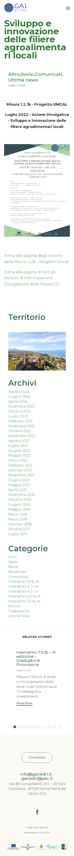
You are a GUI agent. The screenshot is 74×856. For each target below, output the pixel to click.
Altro (14, 74)
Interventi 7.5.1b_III (23, 582)
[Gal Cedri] (16, 7)
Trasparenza (18, 611)
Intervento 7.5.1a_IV (24, 601)
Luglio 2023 (18, 416)
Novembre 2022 (21, 426)
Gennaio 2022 (20, 470)
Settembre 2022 (21, 436)
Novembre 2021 (21, 475)
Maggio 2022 (19, 455)
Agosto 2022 (18, 441)
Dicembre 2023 (21, 406)
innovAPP (44, 832)
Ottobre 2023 (19, 411)
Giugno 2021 (18, 480)
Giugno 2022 (19, 451)
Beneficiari (17, 572)
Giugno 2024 (19, 397)
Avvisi (27, 74)
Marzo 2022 (18, 460)
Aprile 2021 (17, 490)
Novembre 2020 (21, 495)
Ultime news (23, 80)
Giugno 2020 (19, 504)
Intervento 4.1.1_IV (23, 586)
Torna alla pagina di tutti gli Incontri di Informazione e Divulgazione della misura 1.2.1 (31, 278)
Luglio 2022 (18, 446)
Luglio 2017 (17, 534)
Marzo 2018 (17, 519)
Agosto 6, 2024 (24, 670)
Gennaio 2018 (20, 524)
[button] (24, 704)
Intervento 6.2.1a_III (24, 596)
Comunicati (48, 74)
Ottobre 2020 (19, 500)
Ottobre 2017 (19, 529)
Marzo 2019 (17, 514)
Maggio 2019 (19, 509)
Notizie (14, 606)
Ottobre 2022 (19, 431)
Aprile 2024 (18, 401)
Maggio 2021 (19, 485)
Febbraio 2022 (20, 465)
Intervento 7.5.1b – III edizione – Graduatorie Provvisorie (36, 658)
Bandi (13, 567)
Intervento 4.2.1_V (23, 591)
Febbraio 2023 (20, 421)
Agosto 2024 (19, 392)
